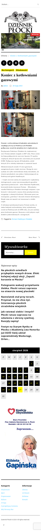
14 (26, 376)
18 (9, 383)
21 (26, 383)
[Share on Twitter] (10, 63)
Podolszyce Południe (24, 219)
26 (15, 389)
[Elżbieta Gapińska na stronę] (20, 469)
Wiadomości (21, 70)
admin (5, 86)
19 (15, 383)
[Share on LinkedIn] (16, 63)
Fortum (14, 219)
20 (20, 383)
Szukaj (30, 252)
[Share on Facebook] (4, 63)
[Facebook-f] (4, 525)
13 (20, 376)
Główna (4, 56)
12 (15, 376)
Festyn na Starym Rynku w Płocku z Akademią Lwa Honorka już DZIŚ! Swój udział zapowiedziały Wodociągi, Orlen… (20, 333)
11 (9, 376)
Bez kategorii (8, 70)
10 (3, 376)
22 (31, 383)
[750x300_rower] (20, 34)
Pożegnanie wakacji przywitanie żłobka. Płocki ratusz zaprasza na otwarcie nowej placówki (20, 288)
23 (37, 383)
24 (3, 389)
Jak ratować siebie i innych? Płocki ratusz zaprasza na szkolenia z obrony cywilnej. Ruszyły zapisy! (18, 316)
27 (20, 389)
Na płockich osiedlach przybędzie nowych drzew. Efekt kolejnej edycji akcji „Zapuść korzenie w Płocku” (20, 275)
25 (9, 389)
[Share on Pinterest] (22, 63)
